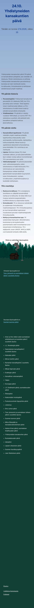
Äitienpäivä (8, 394)
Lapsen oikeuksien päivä (13, 446)
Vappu (7, 380)
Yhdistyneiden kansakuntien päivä (16, 434)
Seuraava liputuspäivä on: (11, 321)
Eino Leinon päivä (11, 408)
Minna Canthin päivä (12, 359)
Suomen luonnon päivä (12, 418)
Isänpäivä (8, 442)
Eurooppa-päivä (10, 384)
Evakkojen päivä (10, 372)
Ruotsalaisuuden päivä (12, 438)
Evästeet (6, 594)
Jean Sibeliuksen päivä (12, 453)
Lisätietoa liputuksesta (10, 591)
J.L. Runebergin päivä (12, 345)
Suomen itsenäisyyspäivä (13, 449)
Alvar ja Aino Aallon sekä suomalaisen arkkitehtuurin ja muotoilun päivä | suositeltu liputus (17, 339)
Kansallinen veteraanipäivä (14, 376)
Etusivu (5, 586)
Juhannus (8, 405)
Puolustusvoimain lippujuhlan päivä (16, 401)
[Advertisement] (17, 51)
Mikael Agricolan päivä (12, 369)
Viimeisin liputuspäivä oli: (16, 273)
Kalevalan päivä (10, 355)
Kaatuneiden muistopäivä (13, 397)
